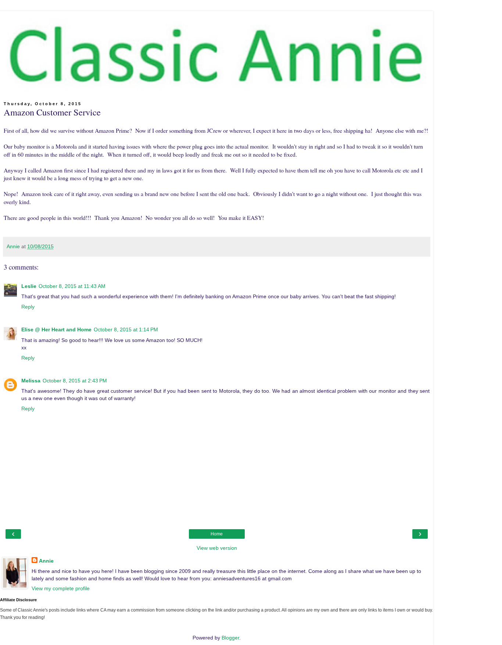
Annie (46, 561)
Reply (28, 307)
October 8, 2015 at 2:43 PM (75, 381)
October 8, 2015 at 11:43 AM (72, 286)
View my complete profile (61, 588)
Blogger (230, 638)
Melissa (30, 381)
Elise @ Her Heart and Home (56, 329)
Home (217, 534)
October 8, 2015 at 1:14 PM (126, 329)
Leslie (28, 286)
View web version (217, 548)
